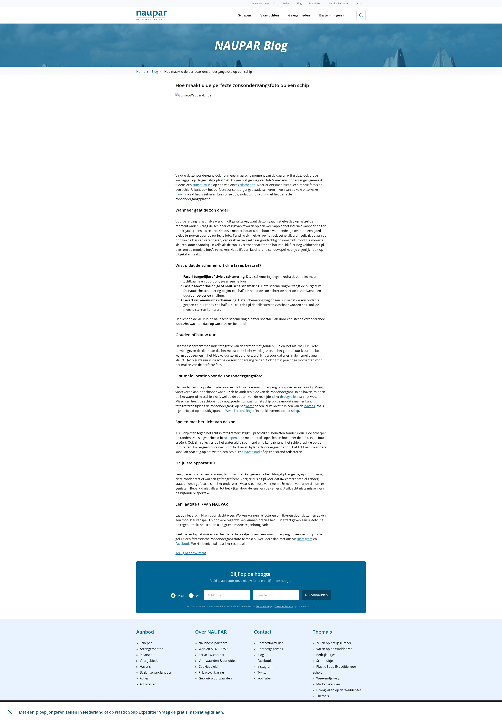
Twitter (262, 672)
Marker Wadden (328, 684)
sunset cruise (202, 185)
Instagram (304, 539)
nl (358, 3)
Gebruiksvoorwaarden (215, 678)
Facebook (183, 543)
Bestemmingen (330, 15)
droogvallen (289, 396)
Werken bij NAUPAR (213, 649)
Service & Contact (339, 3)
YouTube (264, 678)
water (250, 406)
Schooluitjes (325, 660)
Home (140, 71)
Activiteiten (148, 684)
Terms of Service (284, 606)
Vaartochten (269, 15)
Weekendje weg (327, 678)
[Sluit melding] (10, 712)
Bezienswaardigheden (156, 672)
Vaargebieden (150, 660)
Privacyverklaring (211, 672)
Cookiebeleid (208, 666)
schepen (230, 438)
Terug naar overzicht (191, 553)
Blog (299, 3)
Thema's (322, 696)
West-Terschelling (238, 411)
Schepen (244, 15)
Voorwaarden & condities (217, 660)
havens (181, 194)
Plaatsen (146, 655)
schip (295, 411)
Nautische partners (213, 643)
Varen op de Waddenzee (334, 649)
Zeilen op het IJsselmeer (333, 643)
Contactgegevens (270, 649)
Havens (145, 666)
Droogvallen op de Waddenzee (339, 690)
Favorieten (315, 3)
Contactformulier (270, 643)
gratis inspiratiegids (196, 712)
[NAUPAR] (151, 15)
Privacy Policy (263, 606)
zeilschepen (246, 185)
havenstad (252, 452)
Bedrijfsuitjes (326, 655)
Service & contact (211, 655)
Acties (286, 3)
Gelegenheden (299, 15)
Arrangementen (151, 649)
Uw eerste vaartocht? (263, 3)
